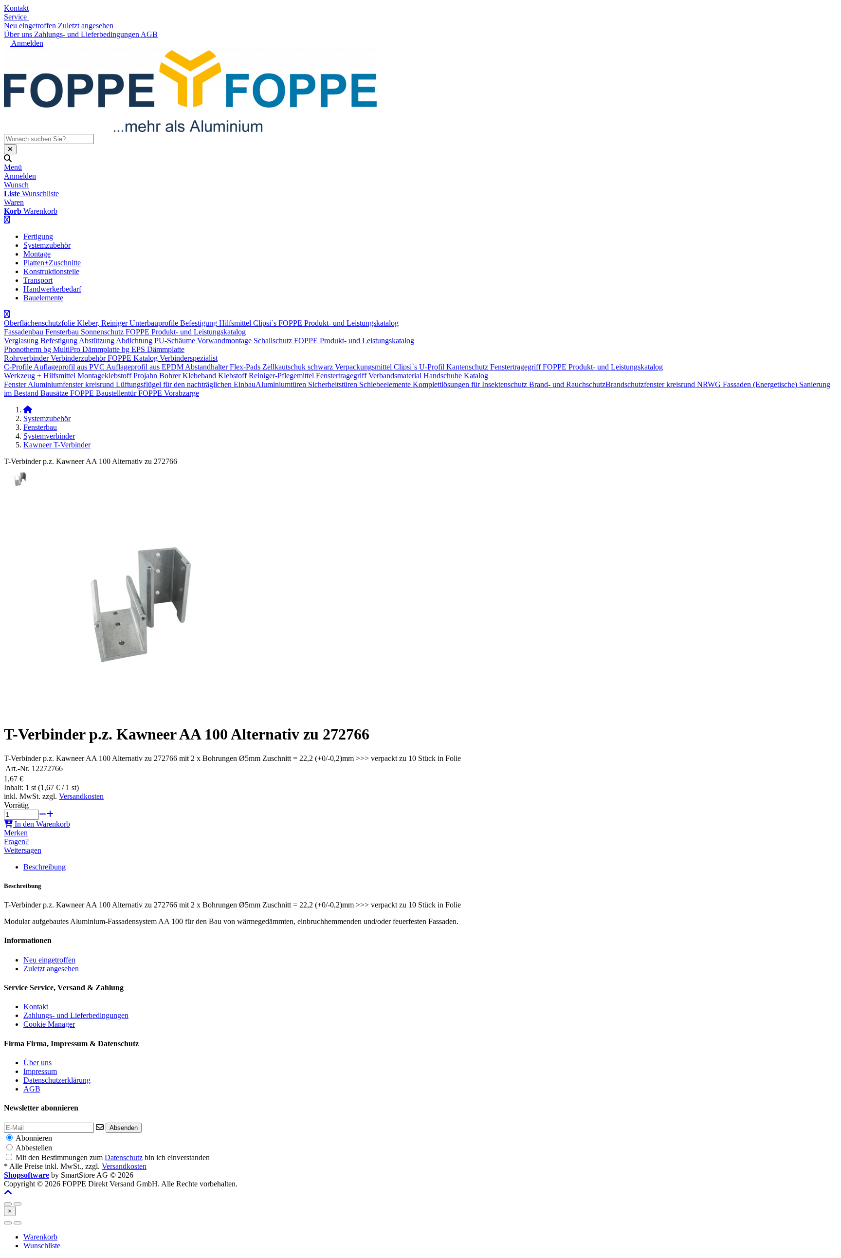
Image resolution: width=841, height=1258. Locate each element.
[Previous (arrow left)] (8, 1222)
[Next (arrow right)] (17, 1222)
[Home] (27, 410)
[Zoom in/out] (8, 1203)
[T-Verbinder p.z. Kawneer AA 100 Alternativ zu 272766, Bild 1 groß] (21, 489)
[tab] (40, 1237)
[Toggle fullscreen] (17, 1203)
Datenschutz (124, 1157)
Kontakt (16, 8)
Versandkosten (81, 796)
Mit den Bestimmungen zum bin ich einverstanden (113, 1157)
